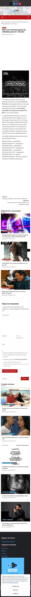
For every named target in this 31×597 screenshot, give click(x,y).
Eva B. (4, 526)
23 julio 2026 (9, 526)
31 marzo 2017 (8, 34)
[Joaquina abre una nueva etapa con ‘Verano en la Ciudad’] (15, 396)
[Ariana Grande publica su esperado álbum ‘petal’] (15, 484)
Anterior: (14, 197)
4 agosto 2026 (11, 470)
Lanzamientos (12, 404)
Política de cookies (13, 582)
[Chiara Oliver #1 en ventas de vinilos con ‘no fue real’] (15, 251)
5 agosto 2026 (11, 440)
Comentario (6, 315)
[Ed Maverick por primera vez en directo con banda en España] (15, 455)
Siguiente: (18, 202)
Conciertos (4, 556)
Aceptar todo (15, 586)
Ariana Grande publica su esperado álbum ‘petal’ (15, 495)
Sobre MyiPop (15, 1)
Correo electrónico (19, 337)
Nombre (5, 336)
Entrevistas (5, 548)
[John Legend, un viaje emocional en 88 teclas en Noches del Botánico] (15, 511)
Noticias (4, 27)
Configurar (15, 593)
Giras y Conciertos (6, 462)
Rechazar (15, 590)
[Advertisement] (15, 54)
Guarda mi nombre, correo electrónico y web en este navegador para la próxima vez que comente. (14, 354)
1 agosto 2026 (11, 497)
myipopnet (5, 238)
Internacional (5, 404)
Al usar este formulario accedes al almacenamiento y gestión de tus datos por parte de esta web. (15, 364)
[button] (2, 17)
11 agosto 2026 (11, 411)
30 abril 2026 (11, 295)
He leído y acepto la (16, 359)
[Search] (28, 17)
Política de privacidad (21, 359)
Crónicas (4, 519)
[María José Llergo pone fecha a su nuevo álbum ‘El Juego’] (15, 280)
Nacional (4, 231)
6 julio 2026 (11, 238)
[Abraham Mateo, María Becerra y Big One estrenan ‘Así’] (15, 426)
